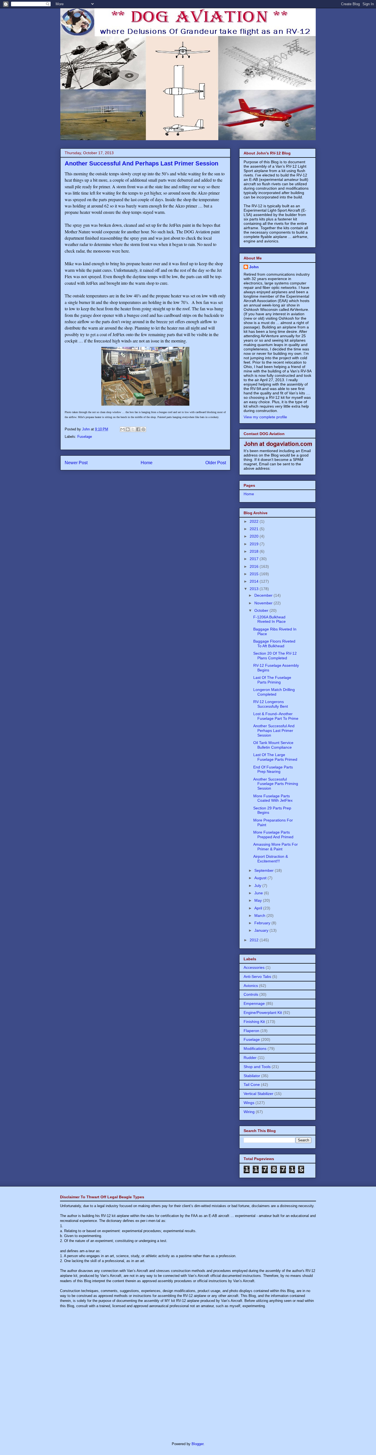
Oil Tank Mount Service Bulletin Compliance (273, 744)
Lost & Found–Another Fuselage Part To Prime (275, 716)
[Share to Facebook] (138, 429)
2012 (255, 940)
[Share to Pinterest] (143, 429)
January (261, 930)
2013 (255, 589)
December (264, 595)
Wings (249, 1102)
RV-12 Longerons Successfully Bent (270, 704)
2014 (255, 581)
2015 (255, 574)
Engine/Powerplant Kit (263, 1012)
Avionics (251, 985)
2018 (255, 551)
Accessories (254, 967)
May (258, 900)
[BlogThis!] (127, 429)
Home (146, 462)
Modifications (255, 1048)
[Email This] (122, 429)
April (258, 908)
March (260, 915)
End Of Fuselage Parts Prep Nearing (273, 769)
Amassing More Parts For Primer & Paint (275, 846)
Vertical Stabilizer (258, 1093)
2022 (255, 521)
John (254, 267)
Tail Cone (252, 1084)
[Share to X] (133, 429)
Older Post (215, 462)
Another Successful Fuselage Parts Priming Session (275, 784)
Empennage (254, 1003)
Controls (251, 994)
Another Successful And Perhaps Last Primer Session (274, 730)
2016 (255, 566)
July (258, 885)
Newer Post (76, 462)
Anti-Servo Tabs (257, 976)
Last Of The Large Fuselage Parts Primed (275, 757)
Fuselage (84, 437)
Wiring (249, 1112)
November (264, 603)
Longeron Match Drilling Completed (274, 691)
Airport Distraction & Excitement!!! (270, 858)
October (261, 610)
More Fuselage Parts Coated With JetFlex (273, 798)
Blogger (197, 1444)
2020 (255, 536)
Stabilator (252, 1076)
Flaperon (251, 1030)
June (259, 893)
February (262, 923)
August (261, 878)
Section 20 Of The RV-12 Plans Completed (275, 655)
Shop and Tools (257, 1066)
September (264, 870)
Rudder (250, 1057)
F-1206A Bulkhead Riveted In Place (269, 619)
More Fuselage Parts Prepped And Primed (273, 834)
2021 (255, 529)
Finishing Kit (254, 1021)
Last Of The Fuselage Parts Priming (272, 679)
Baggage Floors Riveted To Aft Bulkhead (274, 643)
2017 (255, 559)
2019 (255, 544)
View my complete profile (265, 417)
